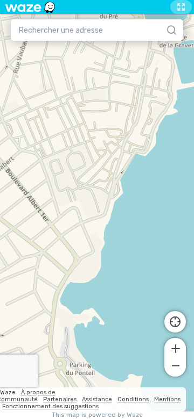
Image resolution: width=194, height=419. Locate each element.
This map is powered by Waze (97, 414)
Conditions (133, 399)
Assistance (97, 399)
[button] (175, 347)
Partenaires (60, 399)
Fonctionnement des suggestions (50, 406)
